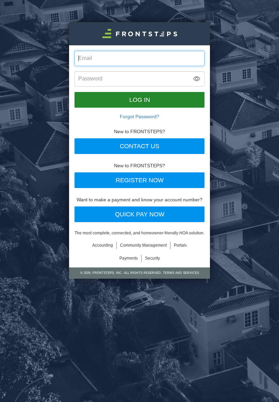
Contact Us (139, 146)
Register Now (140, 180)
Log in (139, 99)
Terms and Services (181, 273)
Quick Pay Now (139, 214)
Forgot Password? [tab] (139, 116)
